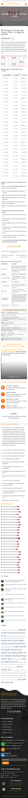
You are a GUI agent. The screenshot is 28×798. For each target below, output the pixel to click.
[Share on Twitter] (13, 246)
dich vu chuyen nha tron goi (7, 664)
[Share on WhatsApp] (8, 246)
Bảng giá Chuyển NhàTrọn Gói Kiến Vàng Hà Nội (15, 584)
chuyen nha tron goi (9, 640)
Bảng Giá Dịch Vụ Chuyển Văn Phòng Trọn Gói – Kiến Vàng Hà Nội (15, 599)
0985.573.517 (22, 274)
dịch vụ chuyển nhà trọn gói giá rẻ (14, 672)
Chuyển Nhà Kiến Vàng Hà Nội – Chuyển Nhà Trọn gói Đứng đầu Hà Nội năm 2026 (15, 581)
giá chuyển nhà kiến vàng (5, 675)
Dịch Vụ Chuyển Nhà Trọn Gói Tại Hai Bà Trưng (15, 620)
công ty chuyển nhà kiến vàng (16, 659)
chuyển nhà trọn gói (9, 701)
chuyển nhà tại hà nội (13, 650)
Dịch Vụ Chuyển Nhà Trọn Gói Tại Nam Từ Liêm (15, 603)
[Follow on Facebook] (8, 711)
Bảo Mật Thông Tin (7, 727)
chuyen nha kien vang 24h (9, 638)
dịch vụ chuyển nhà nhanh (23, 670)
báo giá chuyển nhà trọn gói (13, 630)
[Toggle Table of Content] (12, 39)
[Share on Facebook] (10, 246)
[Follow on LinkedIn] (17, 711)
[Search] (26, 4)
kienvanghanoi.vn (16, 282)
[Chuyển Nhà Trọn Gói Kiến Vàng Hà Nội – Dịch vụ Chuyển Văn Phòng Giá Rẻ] (14, 4)
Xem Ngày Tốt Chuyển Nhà (14, 12)
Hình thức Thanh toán (8, 729)
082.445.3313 (15, 274)
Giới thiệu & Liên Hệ (7, 732)
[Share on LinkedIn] (20, 246)
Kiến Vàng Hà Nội (22, 20)
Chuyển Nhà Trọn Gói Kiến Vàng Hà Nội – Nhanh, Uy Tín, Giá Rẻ (15, 589)
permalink (16, 252)
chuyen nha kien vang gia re (19, 638)
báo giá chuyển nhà (4, 630)
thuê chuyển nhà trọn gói (10, 677)
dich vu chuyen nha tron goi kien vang (17, 664)
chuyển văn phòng (12, 656)
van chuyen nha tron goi (18, 677)
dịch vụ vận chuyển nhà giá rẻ (6, 673)
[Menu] (2, 4)
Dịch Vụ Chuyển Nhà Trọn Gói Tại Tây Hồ (14, 607)
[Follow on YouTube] (20, 711)
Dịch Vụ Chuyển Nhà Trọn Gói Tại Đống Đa (14, 615)
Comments (7, 591)
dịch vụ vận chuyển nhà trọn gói (16, 673)
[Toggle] (1, 424)
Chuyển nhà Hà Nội (17, 643)
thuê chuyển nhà (21, 675)
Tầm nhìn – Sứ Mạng (7, 721)
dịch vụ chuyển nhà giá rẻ (15, 670)
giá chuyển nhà (23, 673)
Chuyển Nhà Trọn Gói (10, 427)
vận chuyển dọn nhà (8, 679)
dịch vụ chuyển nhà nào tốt (5, 672)
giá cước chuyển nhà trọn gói (14, 675)
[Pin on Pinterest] (17, 246)
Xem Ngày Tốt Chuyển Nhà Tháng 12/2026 (14, 594)
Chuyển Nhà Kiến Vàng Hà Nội (19, 796)
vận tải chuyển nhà (15, 679)
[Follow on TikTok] (13, 711)
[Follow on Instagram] (10, 711)
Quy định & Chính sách (8, 724)
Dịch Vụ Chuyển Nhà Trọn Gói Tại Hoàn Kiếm (15, 611)
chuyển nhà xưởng (8, 653)
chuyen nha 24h (8, 636)
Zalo (16, 276)
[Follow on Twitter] (15, 711)
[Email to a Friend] (15, 246)
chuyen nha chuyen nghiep (16, 636)
